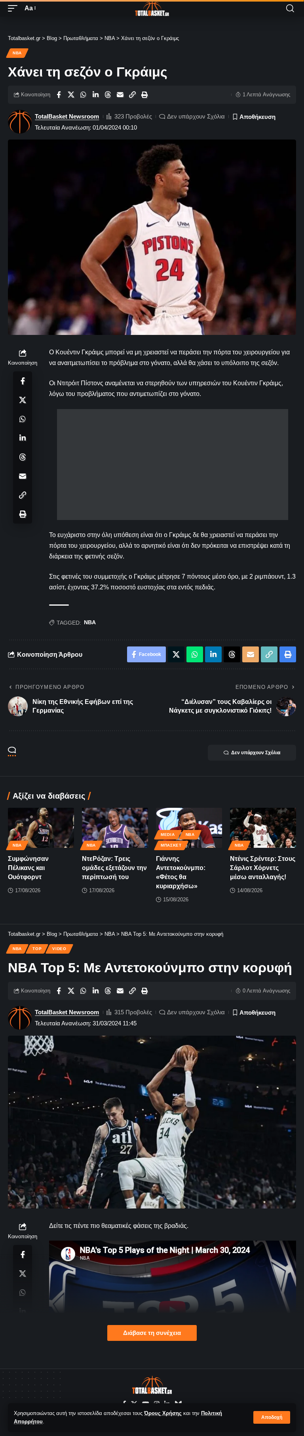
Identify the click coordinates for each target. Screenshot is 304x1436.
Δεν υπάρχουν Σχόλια (196, 116)
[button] (271, 1417)
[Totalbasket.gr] (152, 8)
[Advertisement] (172, 464)
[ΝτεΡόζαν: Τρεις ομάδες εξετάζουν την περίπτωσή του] (115, 827)
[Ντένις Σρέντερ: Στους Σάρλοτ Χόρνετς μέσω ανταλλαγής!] (263, 827)
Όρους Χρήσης (163, 1413)
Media (168, 834)
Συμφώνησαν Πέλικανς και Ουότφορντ (28, 867)
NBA (17, 53)
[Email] (119, 94)
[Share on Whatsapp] (83, 94)
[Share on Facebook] (58, 94)
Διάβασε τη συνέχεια (152, 1333)
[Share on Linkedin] (95, 94)
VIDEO (59, 948)
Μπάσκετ (171, 845)
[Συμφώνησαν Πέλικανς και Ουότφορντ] (41, 827)
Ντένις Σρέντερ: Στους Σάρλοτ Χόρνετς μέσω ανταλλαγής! (262, 867)
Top (37, 948)
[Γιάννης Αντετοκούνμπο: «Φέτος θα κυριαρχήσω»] (189, 827)
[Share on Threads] (107, 94)
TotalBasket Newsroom (67, 116)
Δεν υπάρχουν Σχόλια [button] (255, 752)
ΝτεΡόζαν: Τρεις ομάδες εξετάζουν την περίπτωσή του (114, 867)
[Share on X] (70, 94)
